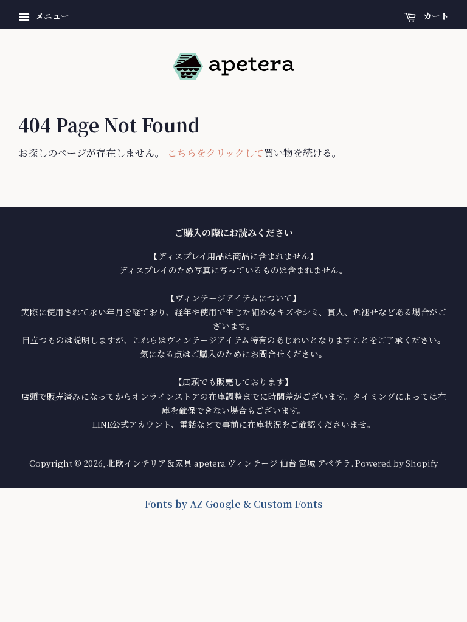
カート (435, 16)
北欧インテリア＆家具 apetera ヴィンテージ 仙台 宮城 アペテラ (229, 463)
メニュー (51, 16)
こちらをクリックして (215, 153)
